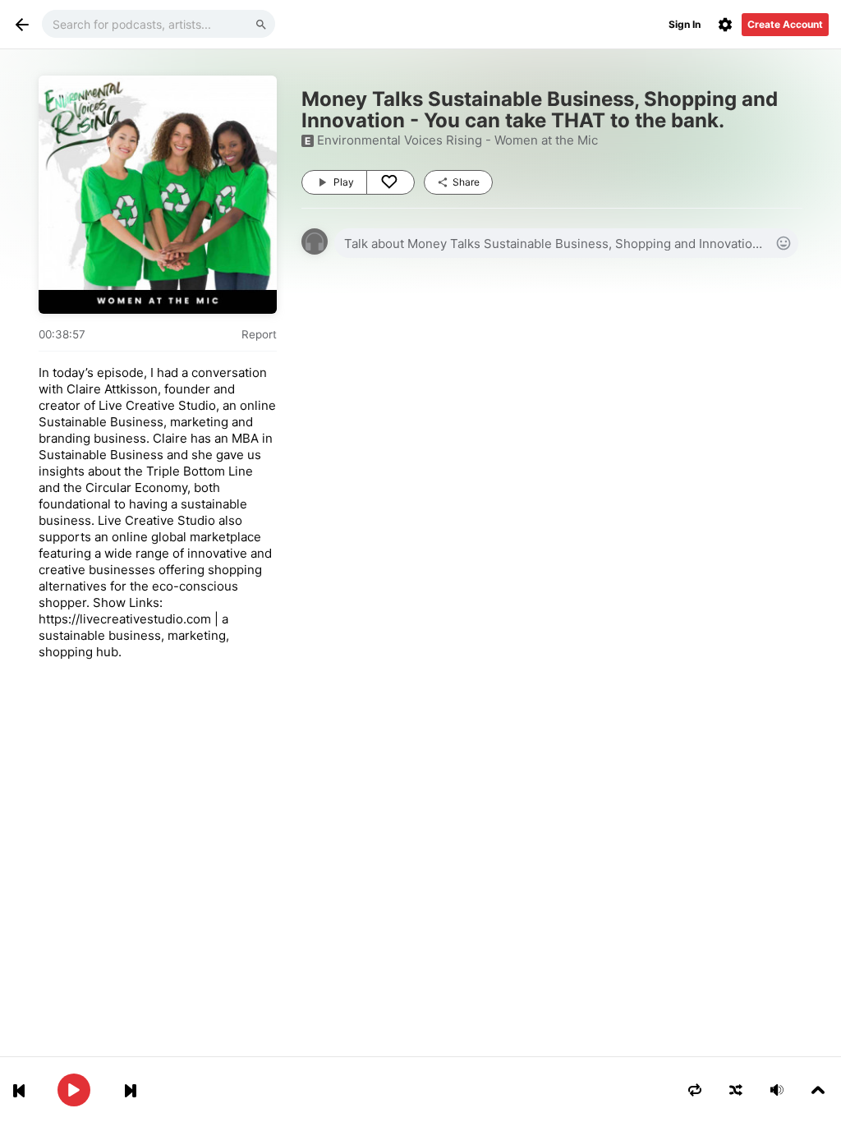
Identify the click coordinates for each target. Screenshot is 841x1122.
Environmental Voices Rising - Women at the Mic (457, 140)
